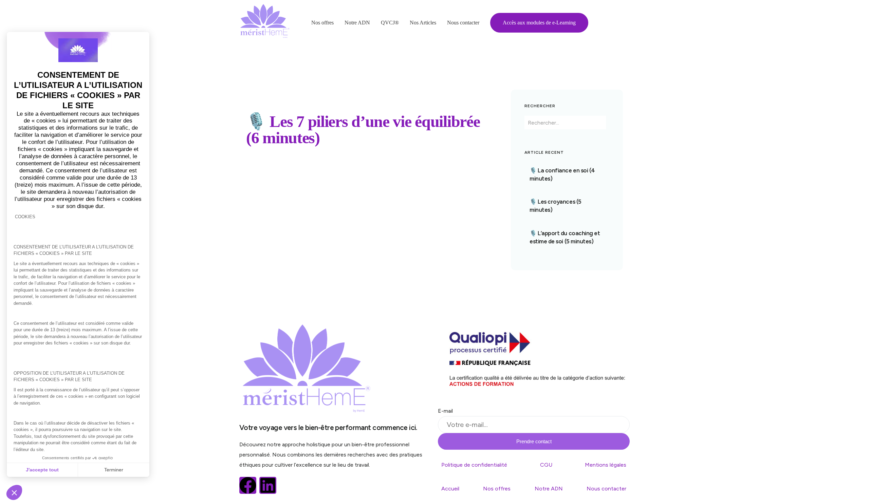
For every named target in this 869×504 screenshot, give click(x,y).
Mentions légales (605, 465)
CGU (546, 465)
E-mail (445, 411)
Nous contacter (606, 488)
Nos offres (497, 488)
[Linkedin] (267, 485)
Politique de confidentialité (474, 465)
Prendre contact (534, 441)
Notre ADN (549, 488)
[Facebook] (247, 485)
